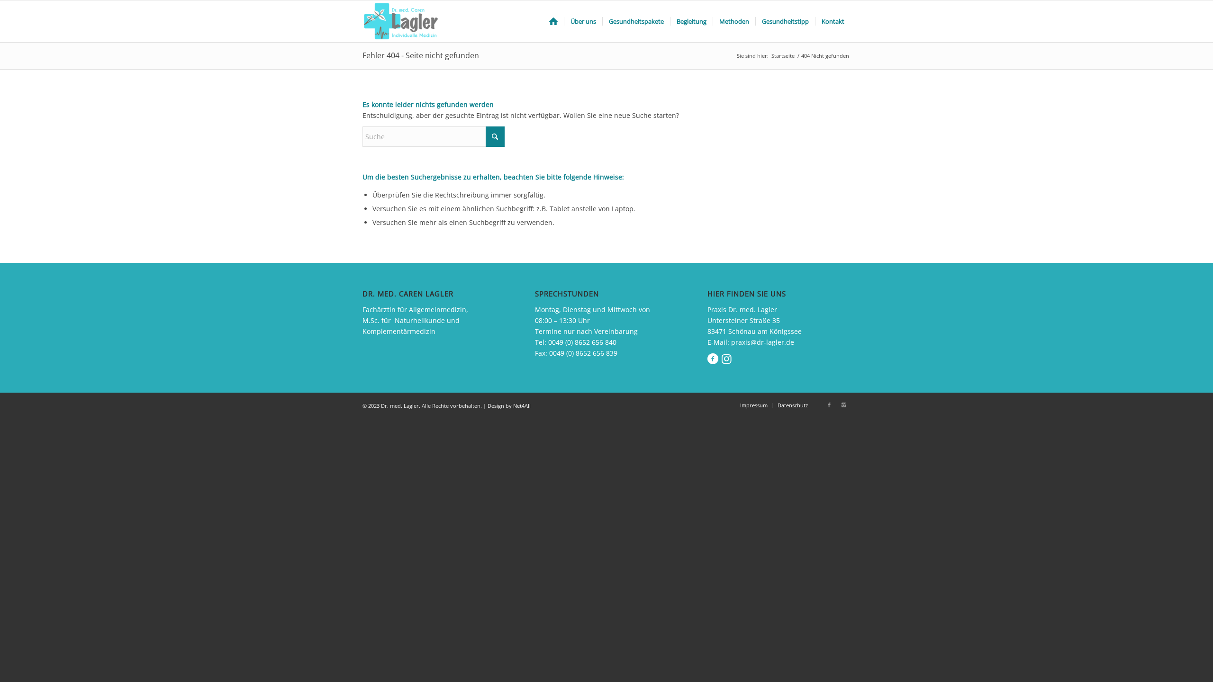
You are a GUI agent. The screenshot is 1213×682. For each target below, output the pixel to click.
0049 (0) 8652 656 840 (582, 342)
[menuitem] (553, 21)
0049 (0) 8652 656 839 (583, 353)
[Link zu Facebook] (829, 405)
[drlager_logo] (402, 21)
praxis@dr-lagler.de (762, 342)
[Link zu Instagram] (843, 405)
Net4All (521, 405)
